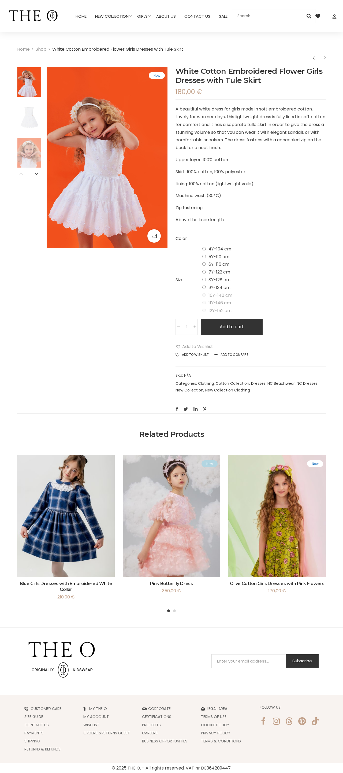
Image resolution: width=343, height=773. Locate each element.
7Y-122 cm (219, 272)
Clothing (206, 383)
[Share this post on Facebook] (177, 409)
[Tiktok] (315, 721)
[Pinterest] (302, 721)
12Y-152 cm (220, 311)
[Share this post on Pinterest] (204, 409)
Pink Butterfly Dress (171, 583)
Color (181, 238)
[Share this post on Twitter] (186, 409)
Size (180, 280)
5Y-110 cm (218, 257)
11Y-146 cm (219, 303)
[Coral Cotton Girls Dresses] (315, 58)
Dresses (258, 383)
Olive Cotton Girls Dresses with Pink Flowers (277, 583)
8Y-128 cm (219, 280)
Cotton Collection (232, 383)
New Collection (189, 390)
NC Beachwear (281, 383)
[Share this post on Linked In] (195, 409)
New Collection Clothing (227, 390)
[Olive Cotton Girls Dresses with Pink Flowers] (323, 58)
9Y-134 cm (219, 287)
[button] (194, 347)
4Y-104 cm (219, 249)
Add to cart (232, 327)
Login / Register (334, 16)
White (207, 239)
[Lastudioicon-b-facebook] (263, 721)
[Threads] (289, 721)
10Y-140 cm (220, 295)
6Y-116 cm (218, 264)
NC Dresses (307, 383)
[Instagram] (276, 721)
